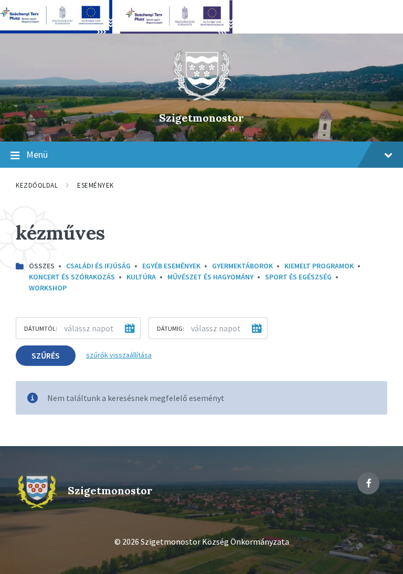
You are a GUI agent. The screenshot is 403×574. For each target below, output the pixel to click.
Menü (37, 154)
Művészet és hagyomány (210, 276)
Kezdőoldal (37, 185)
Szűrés (45, 355)
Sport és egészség (298, 276)
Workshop (48, 288)
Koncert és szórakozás (72, 276)
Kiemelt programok (319, 265)
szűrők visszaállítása (119, 355)
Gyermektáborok (242, 265)
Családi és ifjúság (98, 265)
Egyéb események (171, 265)
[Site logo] (201, 99)
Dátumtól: (40, 328)
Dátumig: (170, 328)
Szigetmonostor (201, 117)
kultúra (141, 276)
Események (95, 185)
